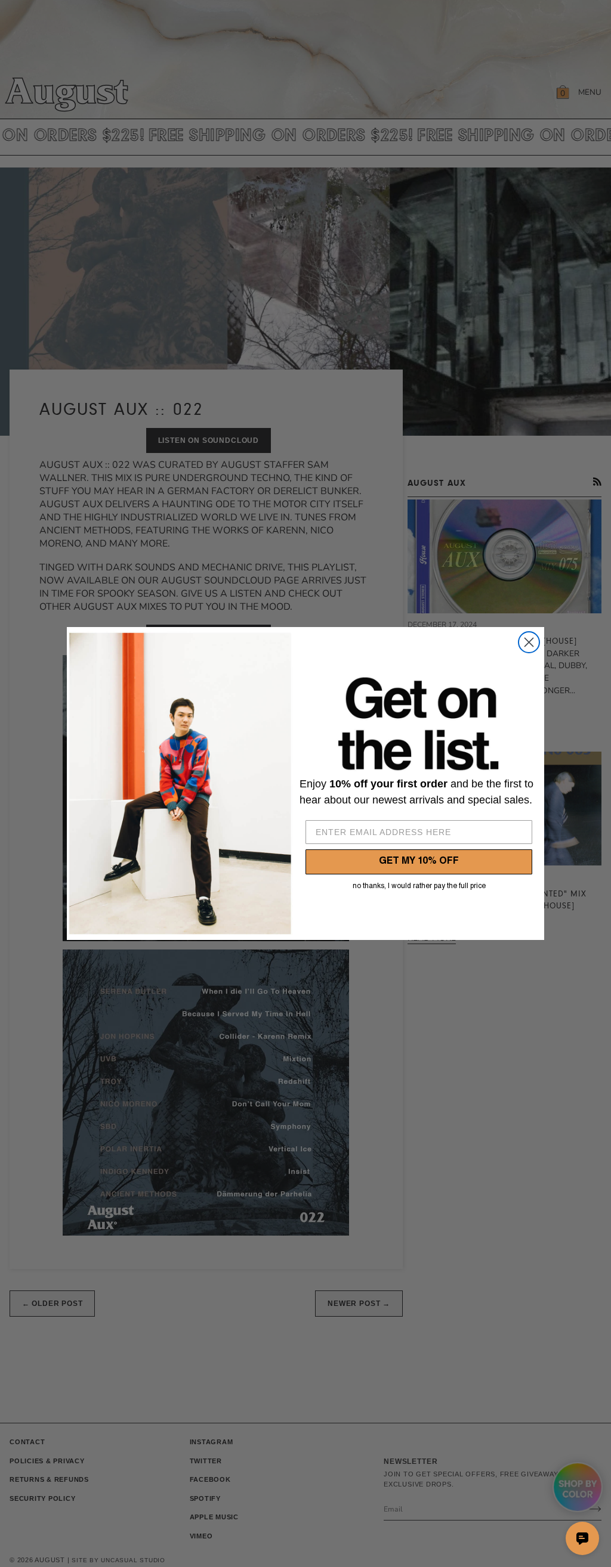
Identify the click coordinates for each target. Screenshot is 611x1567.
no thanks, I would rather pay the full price (419, 886)
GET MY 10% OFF (419, 862)
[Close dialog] (529, 642)
